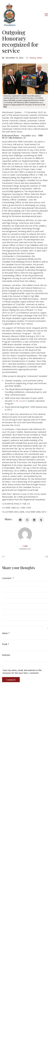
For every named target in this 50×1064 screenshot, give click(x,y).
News (39, 58)
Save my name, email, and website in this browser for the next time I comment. (22, 671)
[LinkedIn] (34, 520)
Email (5, 644)
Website (6, 655)
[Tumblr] (41, 520)
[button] (46, 15)
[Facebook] (20, 520)
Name (6, 633)
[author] (25, 534)
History (32, 58)
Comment (8, 578)
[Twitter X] (27, 520)
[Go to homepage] (9, 14)
